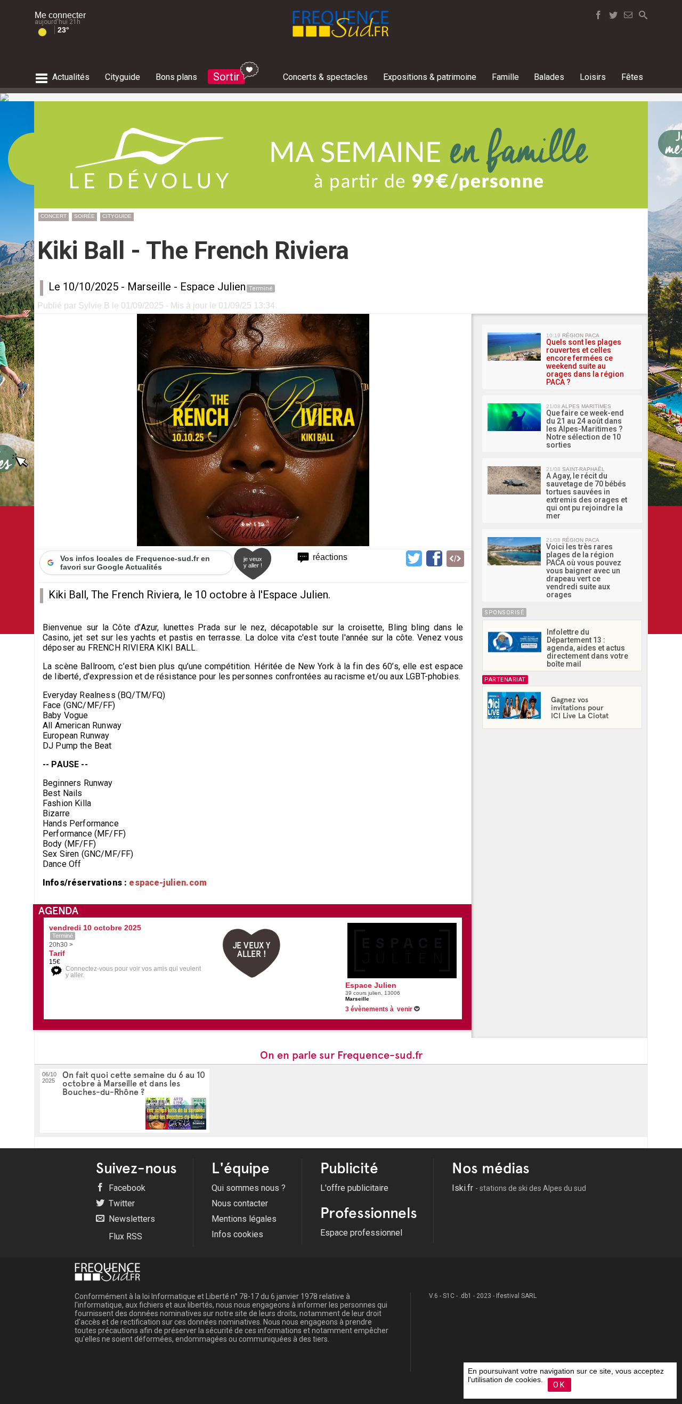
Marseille (149, 286)
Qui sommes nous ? (249, 1188)
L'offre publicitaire (354, 1188)
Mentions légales (244, 1219)
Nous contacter (240, 1203)
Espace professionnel (361, 1233)
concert (53, 216)
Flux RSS (124, 1236)
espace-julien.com (167, 883)
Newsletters (131, 1219)
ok (559, 1385)
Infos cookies (237, 1234)
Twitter (121, 1203)
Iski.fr (519, 1188)
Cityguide (117, 216)
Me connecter (60, 15)
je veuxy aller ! (252, 562)
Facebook (126, 1188)
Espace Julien (213, 286)
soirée (84, 216)
